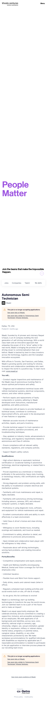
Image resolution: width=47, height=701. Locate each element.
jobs (6, 283)
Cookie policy (29, 697)
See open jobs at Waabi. (16, 312)
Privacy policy (18, 697)
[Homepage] (10, 3)
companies (16, 283)
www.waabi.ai (11, 371)
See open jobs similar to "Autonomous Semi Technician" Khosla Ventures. (23, 317)
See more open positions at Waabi (23, 677)
